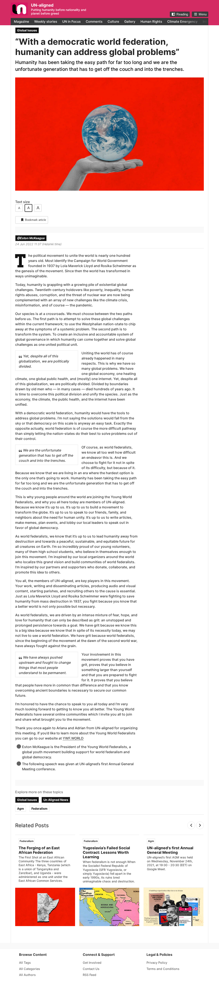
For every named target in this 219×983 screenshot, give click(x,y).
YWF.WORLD (73, 738)
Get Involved (92, 962)
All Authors (27, 975)
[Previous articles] (191, 825)
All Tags (25, 962)
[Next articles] (200, 825)
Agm (20, 808)
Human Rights (151, 21)
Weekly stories (45, 21)
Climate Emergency (182, 21)
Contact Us (91, 969)
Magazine (21, 21)
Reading (182, 14)
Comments (94, 21)
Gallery (129, 21)
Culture (113, 21)
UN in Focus (71, 21)
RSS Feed (89, 975)
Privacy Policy (156, 962)
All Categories (29, 969)
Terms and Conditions (162, 969)
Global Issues (27, 30)
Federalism (39, 808)
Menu (203, 14)
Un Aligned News (55, 800)
